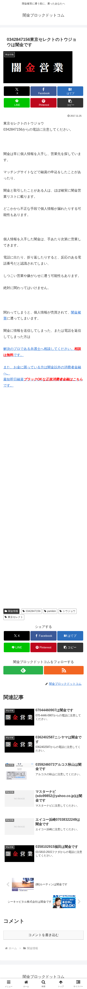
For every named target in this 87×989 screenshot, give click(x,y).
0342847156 (33, 611)
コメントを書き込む (43, 935)
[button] (70, 103)
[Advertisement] (43, 450)
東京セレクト (15, 617)
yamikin (51, 611)
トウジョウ (69, 611)
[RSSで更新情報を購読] (64, 670)
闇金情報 (13, 611)
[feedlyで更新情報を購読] (23, 670)
